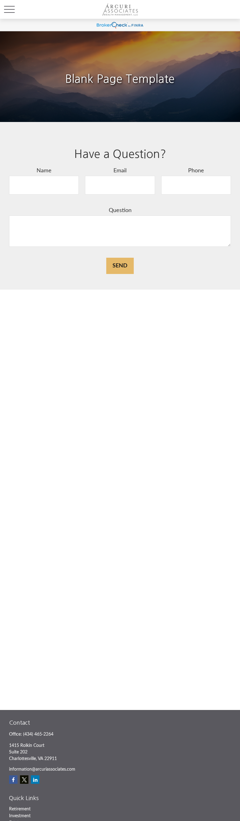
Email (120, 171)
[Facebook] (13, 779)
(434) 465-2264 (38, 734)
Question (120, 210)
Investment (20, 816)
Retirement (20, 809)
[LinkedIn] (35, 779)
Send (120, 266)
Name (44, 171)
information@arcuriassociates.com (42, 769)
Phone (196, 171)
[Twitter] (24, 779)
